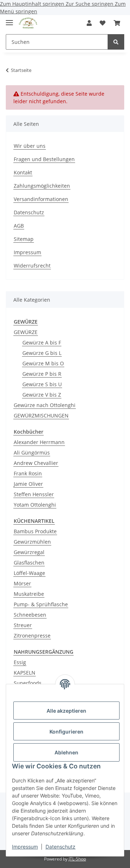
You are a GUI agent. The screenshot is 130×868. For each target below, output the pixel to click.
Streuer (23, 625)
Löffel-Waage (29, 573)
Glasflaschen (29, 562)
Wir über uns (30, 145)
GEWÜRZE (26, 332)
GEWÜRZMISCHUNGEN (41, 415)
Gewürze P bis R (41, 373)
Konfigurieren (66, 731)
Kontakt (23, 172)
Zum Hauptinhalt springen (33, 3)
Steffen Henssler (34, 494)
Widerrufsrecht (32, 265)
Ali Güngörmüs (32, 452)
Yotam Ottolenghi (35, 504)
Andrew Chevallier (36, 463)
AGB (19, 225)
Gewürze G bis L (41, 353)
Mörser (22, 583)
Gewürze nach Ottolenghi (44, 405)
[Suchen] (116, 42)
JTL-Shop (77, 859)
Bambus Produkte (35, 531)
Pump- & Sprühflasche (41, 604)
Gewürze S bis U (42, 384)
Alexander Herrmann (39, 442)
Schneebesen (30, 614)
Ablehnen (66, 752)
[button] (89, 23)
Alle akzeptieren (66, 711)
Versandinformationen (41, 199)
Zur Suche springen (90, 3)
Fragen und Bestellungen (44, 159)
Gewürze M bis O (43, 363)
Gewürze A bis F (41, 342)
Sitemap (24, 239)
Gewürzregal (29, 552)
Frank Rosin (28, 473)
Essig (20, 662)
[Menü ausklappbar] (9, 19)
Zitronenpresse (32, 635)
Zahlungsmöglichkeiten (42, 185)
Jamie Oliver (28, 483)
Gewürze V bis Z (41, 394)
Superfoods (28, 683)
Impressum (25, 847)
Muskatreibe (29, 593)
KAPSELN (24, 672)
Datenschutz (60, 847)
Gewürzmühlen (32, 541)
